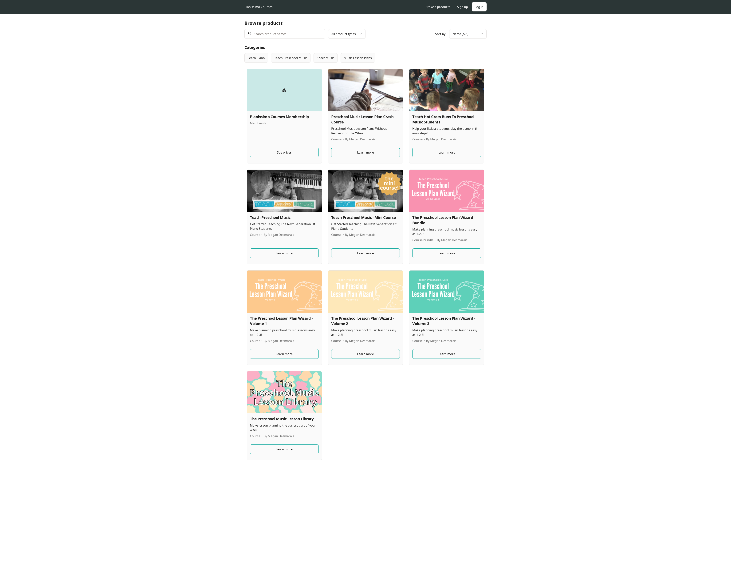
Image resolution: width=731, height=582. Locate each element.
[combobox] (347, 34)
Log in (479, 7)
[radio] (256, 58)
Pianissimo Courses (258, 7)
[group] (349, 58)
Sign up (462, 7)
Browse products (437, 7)
